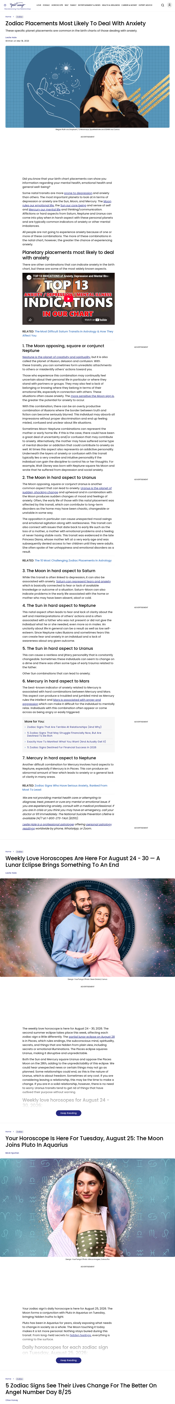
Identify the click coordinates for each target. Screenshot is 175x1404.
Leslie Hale (11, 37)
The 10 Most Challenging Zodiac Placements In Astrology (73, 560)
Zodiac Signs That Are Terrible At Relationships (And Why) (64, 727)
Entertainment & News (89, 5)
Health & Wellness (111, 5)
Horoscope (57, 5)
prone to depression (78, 193)
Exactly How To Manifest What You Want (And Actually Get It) (66, 741)
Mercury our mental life (45, 209)
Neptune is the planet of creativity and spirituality (56, 357)
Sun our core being (73, 205)
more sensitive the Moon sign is (92, 396)
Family (73, 5)
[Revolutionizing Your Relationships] (17, 5)
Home (8, 16)
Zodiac (46, 5)
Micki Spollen (12, 1153)
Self (66, 5)
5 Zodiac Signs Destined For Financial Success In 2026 (61, 747)
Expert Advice (145, 5)
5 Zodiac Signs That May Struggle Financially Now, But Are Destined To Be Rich (64, 734)
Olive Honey (11, 1400)
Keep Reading (69, 1113)
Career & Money (129, 5)
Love (39, 5)
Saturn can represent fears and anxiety (83, 581)
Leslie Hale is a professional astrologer (48, 824)
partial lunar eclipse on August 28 (92, 1037)
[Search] (162, 5)
